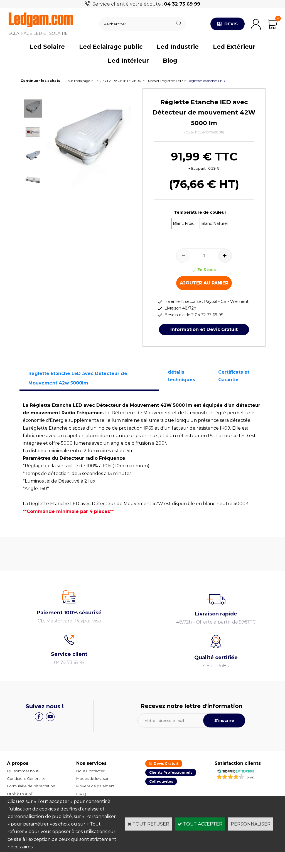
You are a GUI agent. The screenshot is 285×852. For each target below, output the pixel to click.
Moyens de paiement (95, 786)
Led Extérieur (234, 46)
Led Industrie (178, 46)
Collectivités (161, 781)
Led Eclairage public (111, 46)
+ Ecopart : (197, 168)
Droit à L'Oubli (20, 794)
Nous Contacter (90, 771)
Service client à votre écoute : (146, 4)
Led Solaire (47, 46)
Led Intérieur (128, 60)
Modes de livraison (92, 778)
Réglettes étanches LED (206, 81)
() (249, 777)
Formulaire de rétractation (31, 786)
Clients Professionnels (170, 772)
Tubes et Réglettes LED (164, 81)
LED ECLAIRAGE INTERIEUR (118, 81)
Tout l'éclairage (78, 81)
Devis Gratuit (165, 763)
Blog (170, 60)
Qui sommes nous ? (24, 771)
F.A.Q (81, 794)
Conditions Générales (26, 778)
